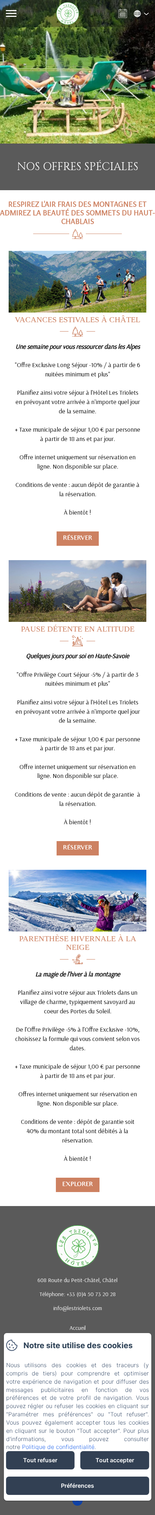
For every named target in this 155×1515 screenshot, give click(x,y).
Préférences (77, 1485)
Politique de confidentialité (58, 1446)
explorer (77, 1184)
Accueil (78, 1327)
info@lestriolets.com (77, 1308)
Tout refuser (40, 1460)
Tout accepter (115, 1460)
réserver (77, 538)
